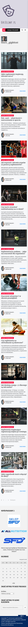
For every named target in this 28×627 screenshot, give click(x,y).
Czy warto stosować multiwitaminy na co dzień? (12, 208)
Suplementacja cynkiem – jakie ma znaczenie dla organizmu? (13, 253)
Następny (12, 500)
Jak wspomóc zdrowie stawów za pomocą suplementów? (13, 164)
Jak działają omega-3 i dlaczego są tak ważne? (14, 386)
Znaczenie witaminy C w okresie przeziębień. (11, 297)
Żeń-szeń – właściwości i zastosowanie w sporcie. (11, 119)
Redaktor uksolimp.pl (9, 90)
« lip (13, 583)
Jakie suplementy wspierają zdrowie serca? (12, 75)
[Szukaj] (25, 607)
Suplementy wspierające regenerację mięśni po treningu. (14, 431)
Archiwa (3, 591)
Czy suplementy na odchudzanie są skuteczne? (12, 342)
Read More (23, 91)
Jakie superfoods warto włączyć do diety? (14, 475)
